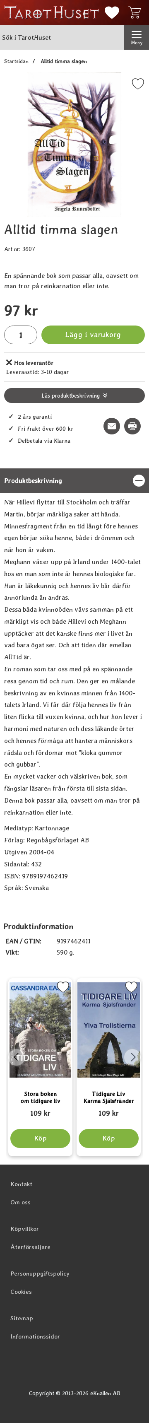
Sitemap (21, 1318)
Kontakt (21, 1184)
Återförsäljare (30, 1247)
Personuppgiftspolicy (40, 1273)
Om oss (20, 1202)
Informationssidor (35, 1336)
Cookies (21, 1291)
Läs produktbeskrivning (70, 395)
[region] (74, 480)
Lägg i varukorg (93, 334)
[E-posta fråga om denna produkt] (111, 426)
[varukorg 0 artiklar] (136, 12)
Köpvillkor (24, 1228)
